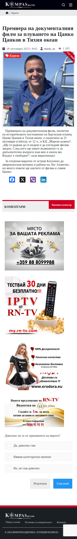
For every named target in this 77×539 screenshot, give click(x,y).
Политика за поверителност (38, 522)
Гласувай (63, 483)
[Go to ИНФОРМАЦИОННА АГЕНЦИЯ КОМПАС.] (7, 13)
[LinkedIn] (42, 181)
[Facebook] (10, 181)
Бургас (15, 55)
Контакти (61, 522)
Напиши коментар (62, 205)
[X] (21, 181)
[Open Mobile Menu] (70, 4)
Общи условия (13, 522)
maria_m (49, 48)
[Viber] (31, 181)
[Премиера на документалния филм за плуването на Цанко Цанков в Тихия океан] (38, 89)
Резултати (40, 483)
